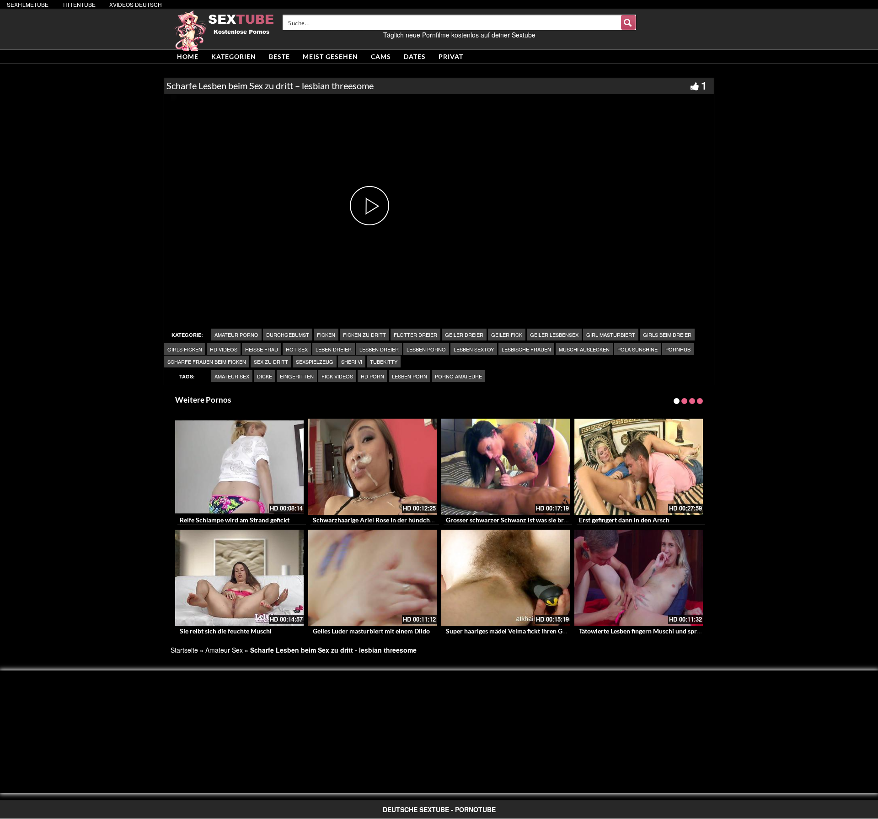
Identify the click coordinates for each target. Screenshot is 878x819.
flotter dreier (415, 334)
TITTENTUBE (79, 4)
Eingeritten (297, 376)
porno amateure (458, 376)
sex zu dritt (271, 361)
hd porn (372, 376)
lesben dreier (379, 349)
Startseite (184, 649)
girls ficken (184, 349)
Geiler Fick (506, 334)
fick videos (337, 376)
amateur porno (236, 334)
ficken (326, 334)
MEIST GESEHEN (330, 56)
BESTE (279, 56)
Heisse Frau (261, 349)
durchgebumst (287, 334)
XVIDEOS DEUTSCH (135, 4)
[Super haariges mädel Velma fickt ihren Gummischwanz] (505, 578)
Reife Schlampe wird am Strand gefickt (234, 520)
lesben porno (426, 349)
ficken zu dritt (364, 334)
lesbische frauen (526, 349)
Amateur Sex (231, 376)
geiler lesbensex (554, 334)
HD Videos (223, 349)
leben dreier (334, 349)
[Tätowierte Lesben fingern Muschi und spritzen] (638, 578)
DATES (415, 56)
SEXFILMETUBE (27, 4)
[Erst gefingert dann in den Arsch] (638, 467)
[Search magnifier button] (628, 22)
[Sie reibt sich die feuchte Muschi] (239, 578)
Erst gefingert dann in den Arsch (624, 520)
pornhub (678, 349)
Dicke (264, 376)
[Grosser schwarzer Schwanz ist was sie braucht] (505, 467)
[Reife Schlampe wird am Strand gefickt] (239, 467)
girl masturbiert (610, 334)
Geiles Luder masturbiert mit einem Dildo (371, 631)
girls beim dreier (667, 334)
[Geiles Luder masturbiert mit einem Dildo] (372, 578)
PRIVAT (451, 56)
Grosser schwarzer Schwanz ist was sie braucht (513, 520)
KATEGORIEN (233, 56)
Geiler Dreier (464, 334)
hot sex (297, 349)
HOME (187, 56)
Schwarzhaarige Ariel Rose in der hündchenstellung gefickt (396, 520)
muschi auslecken (584, 349)
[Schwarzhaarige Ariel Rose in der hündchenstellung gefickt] (372, 467)
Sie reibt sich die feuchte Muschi (226, 631)
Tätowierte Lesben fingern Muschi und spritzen (645, 631)
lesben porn (409, 376)
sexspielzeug (314, 361)
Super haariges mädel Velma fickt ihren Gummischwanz (525, 631)
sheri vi (351, 361)
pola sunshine (637, 349)
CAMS (381, 56)
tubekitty (383, 361)
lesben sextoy (474, 349)
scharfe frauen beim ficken (206, 361)
